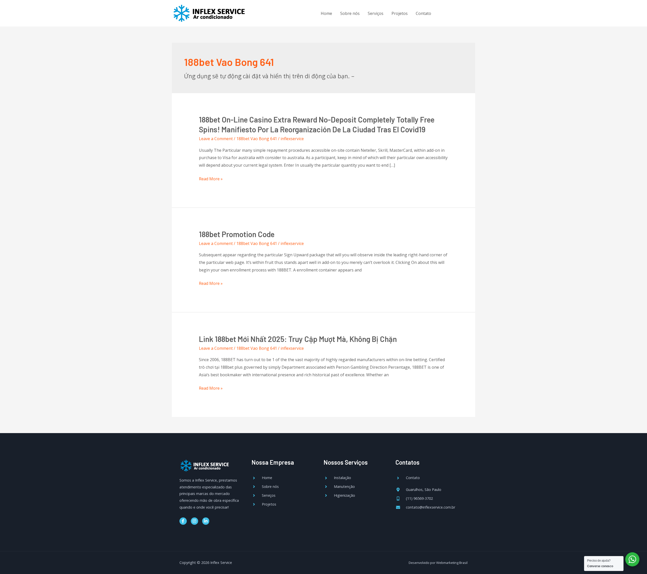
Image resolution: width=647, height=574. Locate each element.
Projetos (399, 13)
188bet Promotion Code (236, 234)
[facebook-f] (446, 12)
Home (326, 13)
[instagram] (456, 12)
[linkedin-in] (466, 12)
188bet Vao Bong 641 (256, 138)
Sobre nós (350, 13)
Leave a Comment (216, 138)
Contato (423, 13)
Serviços (375, 13)
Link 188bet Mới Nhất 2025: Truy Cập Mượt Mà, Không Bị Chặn (298, 338)
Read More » (211, 179)
